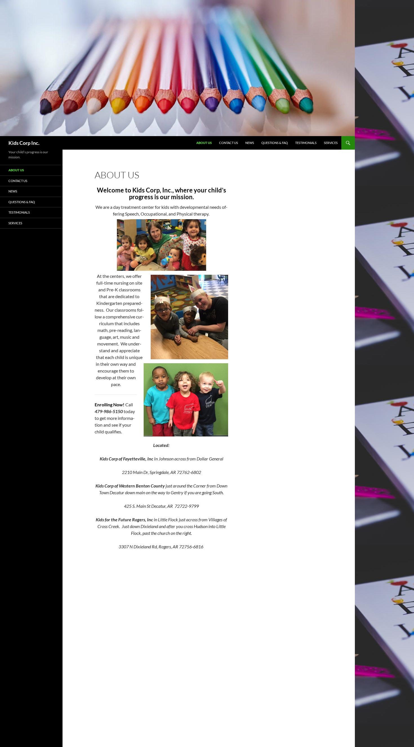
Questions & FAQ (274, 143)
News (249, 143)
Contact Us (228, 143)
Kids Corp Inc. (23, 143)
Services (331, 143)
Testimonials (306, 143)
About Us (204, 143)
